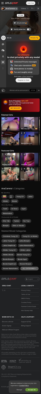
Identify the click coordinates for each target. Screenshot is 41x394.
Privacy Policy (26, 290)
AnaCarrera (6, 188)
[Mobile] (11, 196)
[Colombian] (4, 196)
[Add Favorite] (3, 38)
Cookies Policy (26, 302)
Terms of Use (25, 294)
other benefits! (27, 76)
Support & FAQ (26, 322)
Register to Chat (23, 80)
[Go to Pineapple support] (3, 367)
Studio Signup (6, 326)
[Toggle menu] (2, 3)
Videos (24, 8)
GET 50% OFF (15, 108)
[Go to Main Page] (12, 3)
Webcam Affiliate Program (10, 330)
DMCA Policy (25, 298)
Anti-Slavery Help (27, 310)
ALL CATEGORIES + (29, 268)
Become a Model (7, 322)
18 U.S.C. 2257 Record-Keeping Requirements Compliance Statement (16, 375)
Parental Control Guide (28, 306)
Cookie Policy (24, 385)
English (30, 279)
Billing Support (26, 326)
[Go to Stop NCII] (14, 367)
